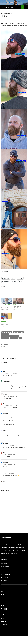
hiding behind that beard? (14, 542)
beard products (4, 577)
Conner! (3, 351)
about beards (4, 563)
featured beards (4, 583)
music (2, 591)
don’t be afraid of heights (12, 553)
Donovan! (4, 345)
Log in (2, 618)
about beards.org (5, 566)
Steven (12, 19)
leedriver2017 (4, 550)
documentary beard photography (10, 335)
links (2, 588)
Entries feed (4, 621)
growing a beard (5, 585)
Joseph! (15, 304)
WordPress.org (4, 627)
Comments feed (4, 624)
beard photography (18, 332)
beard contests (4, 569)
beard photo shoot (6, 332)
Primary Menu (26, 7)
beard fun (3, 571)
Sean (20, 337)
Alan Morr (3, 547)
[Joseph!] (18, 301)
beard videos (4, 580)
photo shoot (5, 337)
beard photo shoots (6, 13)
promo (2, 594)
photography (14, 337)
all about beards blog (7, 7)
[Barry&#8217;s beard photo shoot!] (6, 301)
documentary (5, 334)
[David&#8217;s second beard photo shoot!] (6, 316)
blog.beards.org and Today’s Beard (17, 544)
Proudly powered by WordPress (7, 634)
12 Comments (17, 19)
